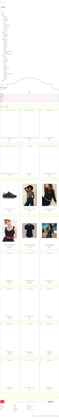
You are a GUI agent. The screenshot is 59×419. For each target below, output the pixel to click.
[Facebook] (54, 401)
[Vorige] (55, 397)
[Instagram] (55, 401)
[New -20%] (10, 243)
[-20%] (29, 279)
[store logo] (30, 4)
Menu (1, 10)
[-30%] (10, 279)
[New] (10, 136)
